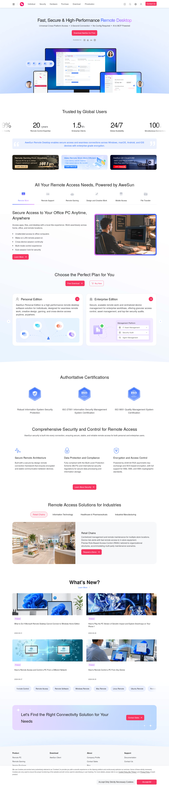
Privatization (89, 4)
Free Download (73, 283)
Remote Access (41, 688)
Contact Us (151, 3)
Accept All (146, 782)
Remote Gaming (18, 761)
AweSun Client (55, 757)
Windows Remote (81, 688)
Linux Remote (117, 688)
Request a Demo (90, 552)
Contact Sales (133, 717)
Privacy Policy (145, 772)
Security (43, 4)
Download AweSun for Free (84, 33)
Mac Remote (100, 688)
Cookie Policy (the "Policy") (128, 772)
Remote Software (60, 688)
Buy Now (98, 283)
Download (77, 4)
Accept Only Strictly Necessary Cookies (116, 782)
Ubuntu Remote (136, 688)
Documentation (130, 757)
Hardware (53, 4)
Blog (88, 765)
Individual (31, 4)
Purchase (65, 4)
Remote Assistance (156, 688)
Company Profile (93, 757)
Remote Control (21, 688)
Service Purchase (19, 765)
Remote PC (16, 757)
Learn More (19, 257)
